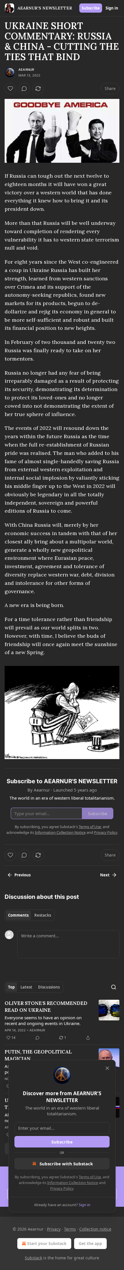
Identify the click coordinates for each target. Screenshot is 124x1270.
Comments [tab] (18, 915)
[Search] (113, 987)
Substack (33, 1258)
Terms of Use (90, 1176)
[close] (107, 1068)
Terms (70, 1229)
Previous (22, 875)
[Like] (10, 88)
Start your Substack (47, 1243)
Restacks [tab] (42, 915)
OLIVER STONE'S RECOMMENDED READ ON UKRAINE (46, 1006)
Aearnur (26, 70)
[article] (62, 1020)
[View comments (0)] (24, 88)
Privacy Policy (61, 1188)
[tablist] (30, 915)
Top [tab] (11, 987)
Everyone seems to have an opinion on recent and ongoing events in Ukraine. (43, 1020)
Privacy (54, 1229)
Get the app (90, 1243)
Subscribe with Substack (66, 1163)
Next (105, 875)
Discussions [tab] (49, 987)
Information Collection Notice (72, 1182)
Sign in (112, 8)
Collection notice (95, 1229)
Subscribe (91, 8)
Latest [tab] (26, 987)
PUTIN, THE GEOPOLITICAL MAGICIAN (38, 1055)
